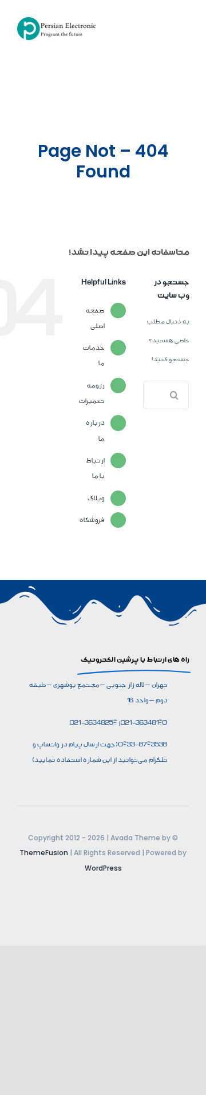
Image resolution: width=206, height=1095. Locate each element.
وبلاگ (95, 498)
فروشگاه (91, 520)
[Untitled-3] (58, 21)
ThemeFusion (43, 852)
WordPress (103, 868)
